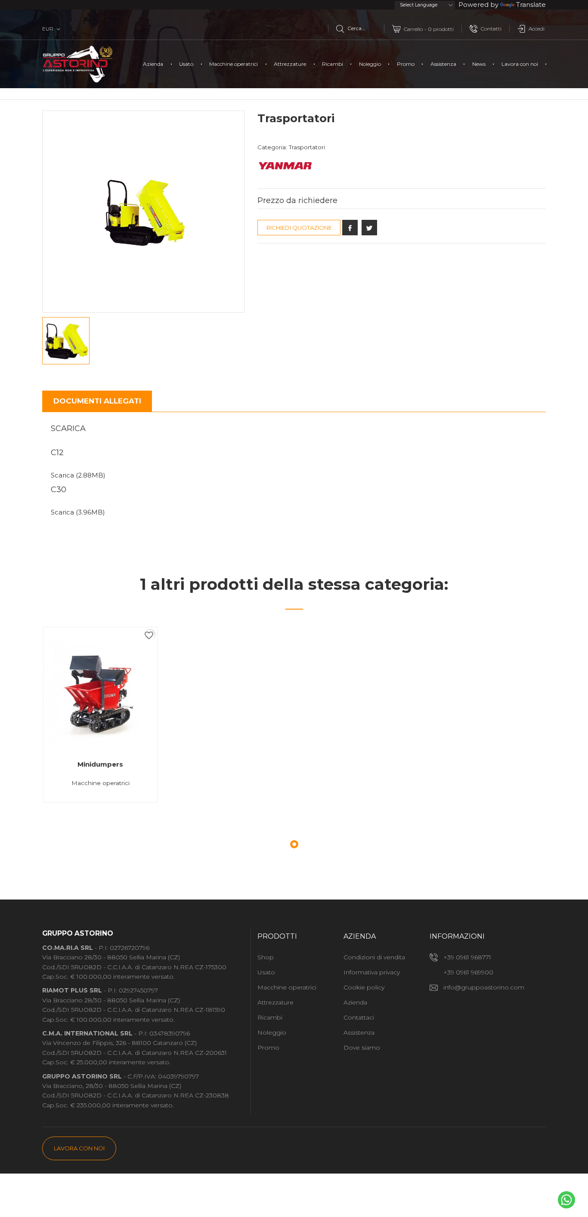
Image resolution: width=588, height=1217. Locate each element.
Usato (186, 64)
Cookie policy (364, 987)
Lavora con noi (519, 64)
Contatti (491, 28)
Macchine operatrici (233, 64)
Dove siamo (362, 1047)
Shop (265, 957)
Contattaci (359, 1017)
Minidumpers (100, 764)
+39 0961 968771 (467, 957)
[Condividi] (350, 227)
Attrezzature (290, 64)
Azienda (153, 64)
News (479, 64)
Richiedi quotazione (299, 227)
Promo (406, 64)
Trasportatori (307, 147)
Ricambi (332, 64)
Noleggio (370, 64)
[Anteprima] (104, 802)
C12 (57, 452)
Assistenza (443, 64)
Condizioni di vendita (374, 957)
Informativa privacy (372, 972)
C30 (58, 489)
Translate (531, 4)
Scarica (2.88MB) (78, 475)
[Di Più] (131, 802)
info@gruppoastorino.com (483, 987)
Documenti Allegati (97, 401)
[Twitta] (369, 227)
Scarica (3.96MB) (78, 512)
